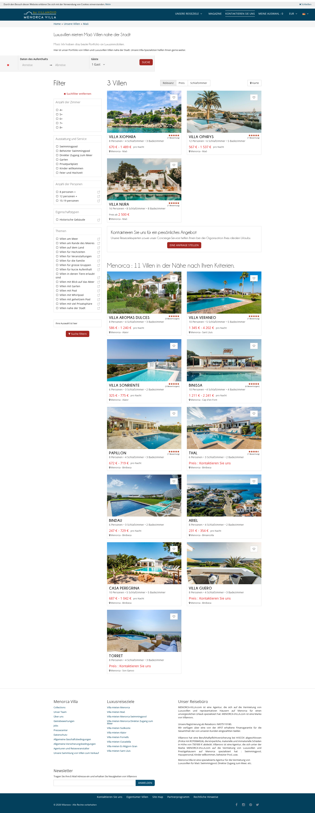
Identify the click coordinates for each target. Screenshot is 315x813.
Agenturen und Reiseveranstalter (71, 748)
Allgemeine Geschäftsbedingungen (72, 739)
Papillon (117, 453)
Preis (182, 83)
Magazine (215, 13)
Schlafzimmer (199, 83)
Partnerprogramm (178, 797)
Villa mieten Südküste (118, 728)
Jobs (56, 725)
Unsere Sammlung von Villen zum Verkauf (76, 753)
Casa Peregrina (124, 588)
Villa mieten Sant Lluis (119, 750)
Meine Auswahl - (270, 13)
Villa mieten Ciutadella (119, 741)
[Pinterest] (250, 805)
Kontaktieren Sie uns (240, 13)
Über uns (58, 716)
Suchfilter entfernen (78, 93)
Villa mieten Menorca (118, 707)
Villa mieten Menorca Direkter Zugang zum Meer (130, 722)
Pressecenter (61, 730)
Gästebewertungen (64, 721)
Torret (116, 656)
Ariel (193, 520)
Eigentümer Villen (137, 797)
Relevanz (168, 83)
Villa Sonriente (124, 385)
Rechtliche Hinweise (206, 797)
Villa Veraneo (202, 317)
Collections (59, 707)
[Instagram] (244, 805)
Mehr (108, 4)
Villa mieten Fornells (118, 737)
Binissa (195, 385)
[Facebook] (236, 805)
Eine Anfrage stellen (184, 245)
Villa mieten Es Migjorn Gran (122, 746)
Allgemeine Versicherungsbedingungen (75, 743)
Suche (146, 62)
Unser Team (60, 712)
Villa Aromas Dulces (129, 317)
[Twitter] (258, 805)
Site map (157, 797)
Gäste (94, 59)
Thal (193, 453)
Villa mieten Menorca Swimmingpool (127, 716)
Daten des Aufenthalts (34, 59)
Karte (255, 83)
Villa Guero (200, 588)
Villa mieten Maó (116, 712)
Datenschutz (60, 734)
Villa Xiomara (122, 137)
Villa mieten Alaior (116, 732)
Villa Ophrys (201, 137)
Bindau (115, 520)
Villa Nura (119, 204)
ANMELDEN (145, 783)
